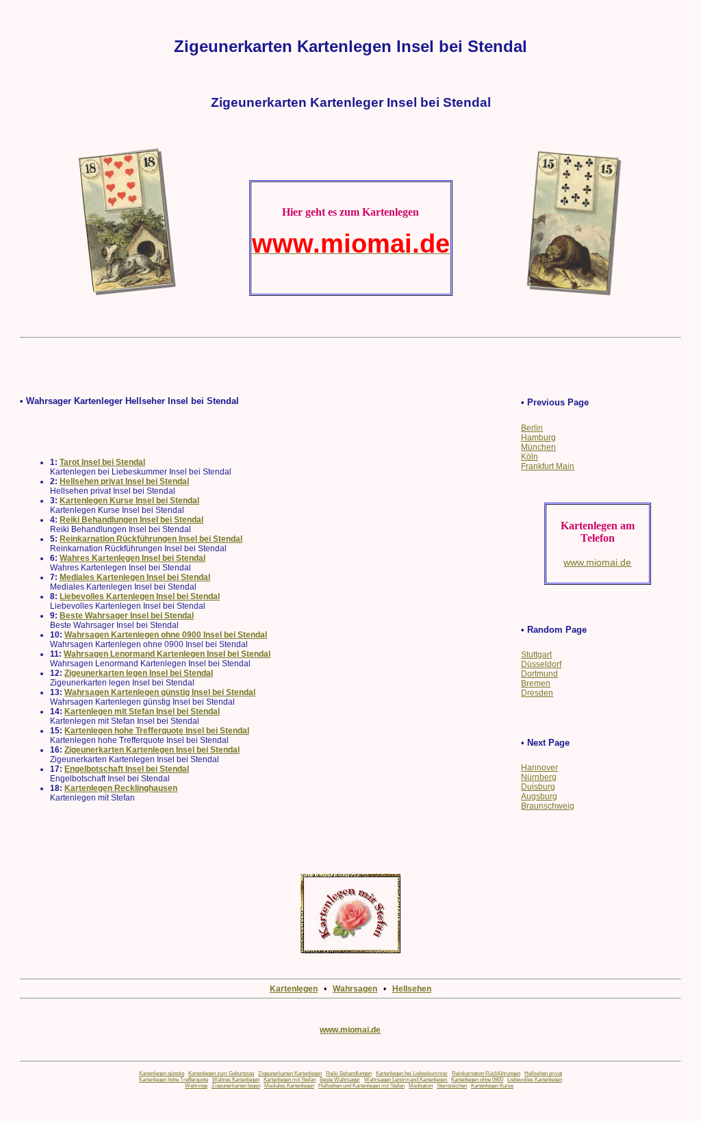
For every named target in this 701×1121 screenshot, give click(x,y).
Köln (529, 457)
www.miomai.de (350, 1030)
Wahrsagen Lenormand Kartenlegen (406, 1079)
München (538, 447)
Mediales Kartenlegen (289, 1086)
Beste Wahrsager (340, 1079)
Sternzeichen (452, 1086)
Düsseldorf (541, 664)
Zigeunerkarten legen (236, 1086)
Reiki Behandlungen (349, 1073)
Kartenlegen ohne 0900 (477, 1079)
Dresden (537, 693)
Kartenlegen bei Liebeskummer (412, 1073)
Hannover (539, 767)
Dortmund (539, 674)
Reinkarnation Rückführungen (486, 1073)
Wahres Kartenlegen (235, 1079)
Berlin (532, 428)
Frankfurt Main (547, 466)
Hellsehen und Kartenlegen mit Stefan (361, 1086)
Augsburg (539, 796)
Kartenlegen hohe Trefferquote (173, 1079)
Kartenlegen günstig (161, 1073)
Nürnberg (539, 777)
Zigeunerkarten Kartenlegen (290, 1073)
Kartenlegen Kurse (492, 1086)
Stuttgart (536, 654)
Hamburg (538, 437)
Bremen (535, 683)
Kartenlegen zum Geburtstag (221, 1073)
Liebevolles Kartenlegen (534, 1079)
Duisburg (538, 787)
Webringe (196, 1086)
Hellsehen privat (543, 1073)
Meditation (421, 1086)
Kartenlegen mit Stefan (290, 1079)
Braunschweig (547, 806)
